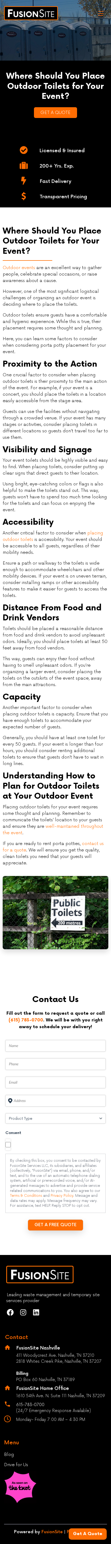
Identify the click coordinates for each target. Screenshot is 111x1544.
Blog (9, 1454)
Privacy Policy (62, 1196)
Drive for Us (16, 1465)
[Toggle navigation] (101, 13)
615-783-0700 (30, 1404)
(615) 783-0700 (26, 1020)
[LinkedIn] (37, 1312)
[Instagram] (24, 1312)
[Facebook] (11, 1312)
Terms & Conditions (26, 1196)
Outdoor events (19, 267)
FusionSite (52, 1532)
